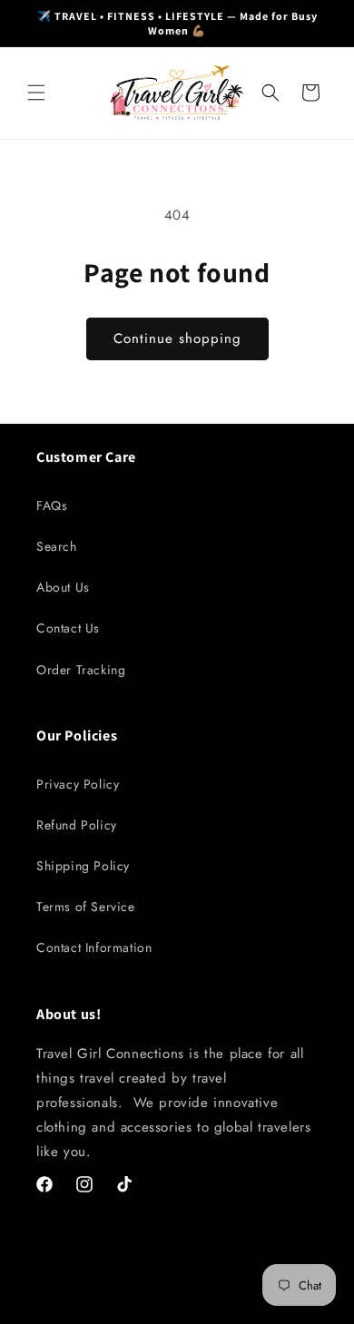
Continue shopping (177, 338)
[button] (36, 93)
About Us (63, 587)
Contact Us (68, 628)
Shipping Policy (83, 866)
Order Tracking (80, 670)
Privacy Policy (77, 784)
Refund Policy (76, 825)
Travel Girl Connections (199, 1308)
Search (56, 546)
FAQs (51, 505)
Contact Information (94, 947)
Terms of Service (85, 906)
